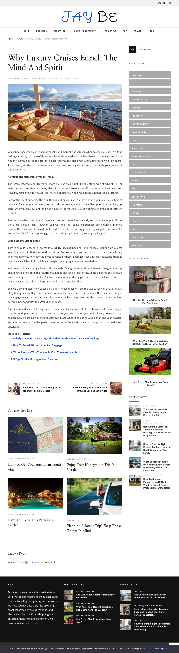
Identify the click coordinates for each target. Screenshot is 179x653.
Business (41, 31)
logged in (27, 562)
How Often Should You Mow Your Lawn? (150, 383)
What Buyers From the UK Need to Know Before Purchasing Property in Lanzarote (156, 466)
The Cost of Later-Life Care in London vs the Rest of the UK (155, 412)
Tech (152, 31)
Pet (125, 31)
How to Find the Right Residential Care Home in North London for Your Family (156, 448)
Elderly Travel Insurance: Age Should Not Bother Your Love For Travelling (56, 338)
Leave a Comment (70, 78)
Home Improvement (85, 31)
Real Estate (149, 458)
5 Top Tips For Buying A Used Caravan (35, 359)
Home (27, 31)
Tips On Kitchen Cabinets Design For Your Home (150, 302)
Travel (137, 31)
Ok (150, 649)
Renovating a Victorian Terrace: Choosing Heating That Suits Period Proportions (157, 431)
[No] (175, 648)
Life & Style (109, 31)
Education (60, 31)
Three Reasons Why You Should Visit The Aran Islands (45, 352)
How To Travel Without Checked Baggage (37, 345)
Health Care (149, 406)
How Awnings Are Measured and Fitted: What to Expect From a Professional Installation (156, 483)
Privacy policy (161, 649)
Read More (37, 623)
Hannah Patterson (18, 78)
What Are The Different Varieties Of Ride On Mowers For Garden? (150, 343)
